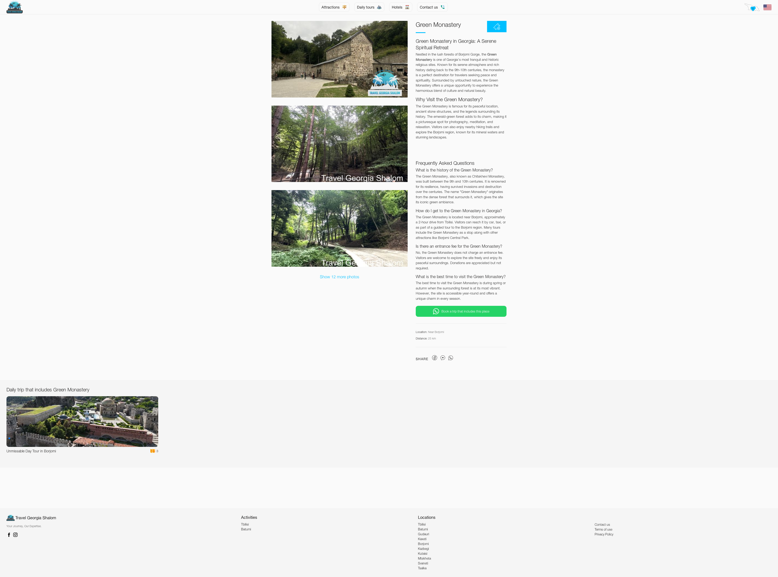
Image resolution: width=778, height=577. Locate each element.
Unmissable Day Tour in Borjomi (31, 451)
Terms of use (603, 529)
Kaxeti (422, 539)
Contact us (429, 7)
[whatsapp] (450, 357)
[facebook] (435, 357)
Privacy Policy (604, 534)
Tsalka (422, 568)
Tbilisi (245, 524)
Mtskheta (424, 558)
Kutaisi (422, 553)
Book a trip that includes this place (465, 311)
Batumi (246, 529)
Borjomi (423, 544)
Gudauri (423, 534)
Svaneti (423, 563)
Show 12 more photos (339, 276)
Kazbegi (423, 549)
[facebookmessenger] (442, 357)
